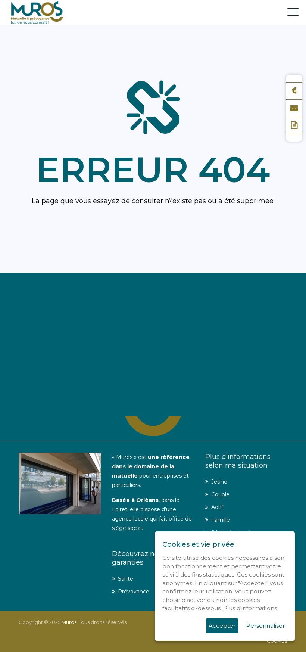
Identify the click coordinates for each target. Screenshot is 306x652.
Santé (125, 578)
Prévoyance (133, 591)
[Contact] (294, 108)
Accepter (222, 625)
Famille (220, 519)
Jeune (219, 481)
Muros (69, 622)
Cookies (277, 640)
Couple (220, 494)
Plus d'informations (250, 608)
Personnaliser (265, 625)
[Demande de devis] (294, 125)
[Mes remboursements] (294, 90)
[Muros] (37, 12)
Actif (217, 507)
